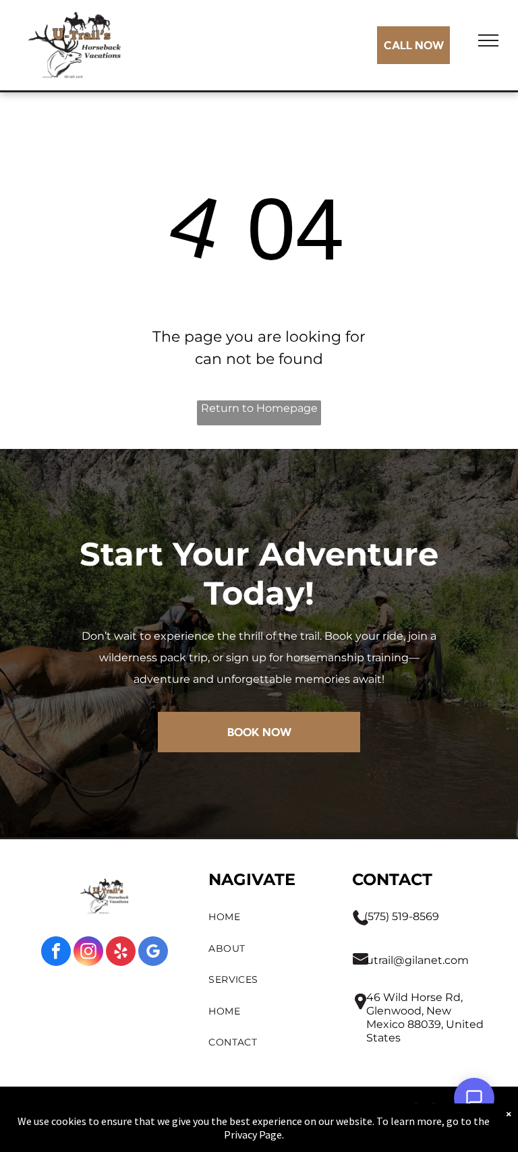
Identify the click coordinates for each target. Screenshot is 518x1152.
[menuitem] (267, 917)
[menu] (488, 40)
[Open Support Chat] (474, 1098)
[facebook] (56, 952)
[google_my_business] (153, 952)
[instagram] (88, 952)
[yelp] (121, 952)
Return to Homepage (259, 408)
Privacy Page (253, 1134)
